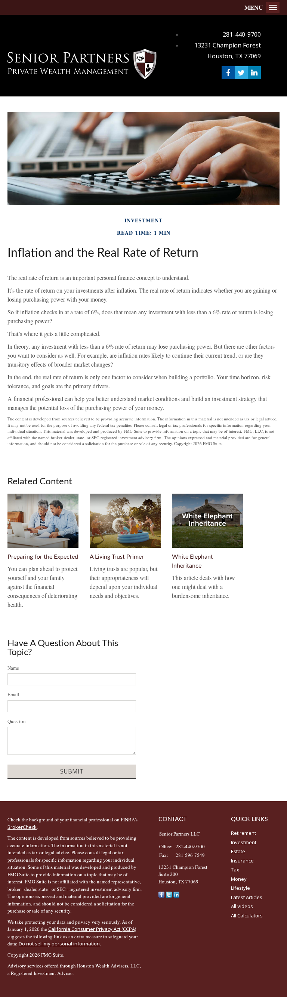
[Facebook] (161, 893)
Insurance (242, 860)
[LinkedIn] (176, 893)
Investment (243, 842)
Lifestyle (240, 888)
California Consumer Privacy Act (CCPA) (92, 929)
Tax (235, 869)
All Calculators (247, 915)
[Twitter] (169, 893)
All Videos (242, 906)
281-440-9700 (242, 34)
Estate (238, 851)
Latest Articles (246, 897)
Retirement (243, 833)
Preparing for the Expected (42, 557)
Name (13, 667)
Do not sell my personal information (59, 943)
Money (239, 879)
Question (16, 721)
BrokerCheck (22, 827)
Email (13, 694)
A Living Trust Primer (117, 557)
